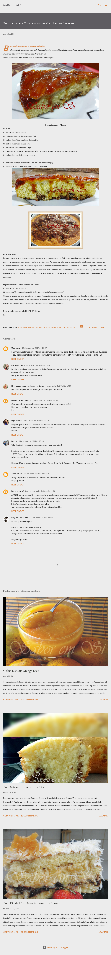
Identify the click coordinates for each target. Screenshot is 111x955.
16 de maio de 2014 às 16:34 (45, 400)
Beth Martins (17, 365)
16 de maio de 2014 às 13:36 (37, 365)
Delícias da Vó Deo (19, 491)
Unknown (15, 348)
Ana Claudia (16, 474)
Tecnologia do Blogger (57, 947)
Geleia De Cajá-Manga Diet (21, 670)
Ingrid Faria (16, 420)
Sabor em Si (12, 5)
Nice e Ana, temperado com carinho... (27, 386)
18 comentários (29, 816)
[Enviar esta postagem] (81, 327)
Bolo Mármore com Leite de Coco (24, 787)
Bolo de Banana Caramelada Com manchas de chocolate (48, 327)
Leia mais (103, 699)
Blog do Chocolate (19, 517)
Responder (17, 359)
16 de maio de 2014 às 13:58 (58, 386)
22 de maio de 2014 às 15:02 (42, 517)
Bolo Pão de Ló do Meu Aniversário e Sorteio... (32, 903)
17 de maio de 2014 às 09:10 (36, 420)
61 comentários (29, 932)
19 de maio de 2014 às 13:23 (31, 441)
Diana (14, 441)
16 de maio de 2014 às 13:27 (34, 348)
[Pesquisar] (99, 4)
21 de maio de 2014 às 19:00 (42, 491)
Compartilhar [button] (97, 327)
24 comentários (29, 699)
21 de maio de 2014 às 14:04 (36, 474)
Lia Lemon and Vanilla (21, 400)
